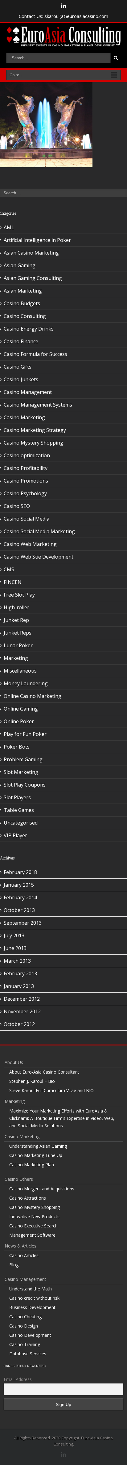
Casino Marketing (24, 417)
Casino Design (23, 1326)
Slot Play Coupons (25, 785)
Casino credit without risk (34, 1298)
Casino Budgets (22, 303)
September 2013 (23, 922)
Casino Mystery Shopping (33, 443)
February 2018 (20, 872)
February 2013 (20, 973)
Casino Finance (21, 341)
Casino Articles (24, 1255)
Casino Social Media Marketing (39, 531)
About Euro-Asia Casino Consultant (44, 1072)
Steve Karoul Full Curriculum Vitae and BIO (51, 1090)
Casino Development (30, 1335)
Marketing (16, 658)
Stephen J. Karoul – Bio (32, 1081)
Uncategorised (21, 823)
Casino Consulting (25, 316)
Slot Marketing (21, 772)
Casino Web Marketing (30, 544)
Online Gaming (21, 709)
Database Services (27, 1354)
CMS (9, 569)
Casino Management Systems (38, 405)
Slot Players (17, 797)
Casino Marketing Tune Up (35, 1155)
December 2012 (22, 998)
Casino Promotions (26, 481)
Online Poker (19, 721)
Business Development (32, 1307)
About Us (14, 1062)
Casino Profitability (25, 468)
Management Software (32, 1235)
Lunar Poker (18, 645)
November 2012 (22, 1011)
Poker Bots (17, 747)
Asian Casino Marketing (31, 253)
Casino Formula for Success (35, 354)
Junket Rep (16, 620)
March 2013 (17, 960)
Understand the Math (30, 1289)
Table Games (19, 810)
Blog (13, 1265)
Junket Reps (17, 633)
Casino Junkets (21, 379)
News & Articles (20, 1246)
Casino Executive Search (33, 1226)
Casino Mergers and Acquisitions (41, 1189)
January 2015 (19, 884)
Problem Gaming (23, 759)
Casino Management (28, 392)
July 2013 (14, 935)
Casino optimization (27, 455)
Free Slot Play (19, 595)
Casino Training (24, 1344)
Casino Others (19, 1179)
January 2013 (19, 986)
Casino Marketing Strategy (35, 430)
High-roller (16, 607)
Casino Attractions (27, 1198)
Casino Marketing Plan (31, 1164)
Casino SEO (17, 506)
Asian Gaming (19, 265)
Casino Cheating (25, 1316)
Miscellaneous (20, 671)
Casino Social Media (26, 519)
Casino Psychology (25, 493)
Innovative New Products (34, 1216)
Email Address (18, 1379)
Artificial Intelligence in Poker (37, 240)
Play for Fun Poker (25, 734)
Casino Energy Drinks (29, 329)
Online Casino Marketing (32, 696)
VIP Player (15, 835)
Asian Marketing (23, 291)
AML (9, 227)
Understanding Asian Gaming (38, 1146)
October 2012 (19, 1024)
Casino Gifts (17, 367)
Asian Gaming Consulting (33, 278)
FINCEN (13, 582)
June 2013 (15, 948)
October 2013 (19, 910)
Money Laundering (26, 683)
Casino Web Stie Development (38, 557)
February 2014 (20, 897)
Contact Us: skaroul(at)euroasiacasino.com (63, 16)
